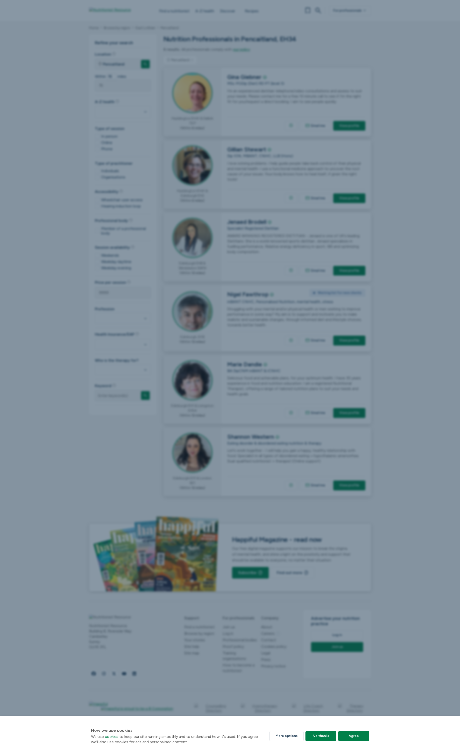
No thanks (321, 736)
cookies (111, 736)
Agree (354, 736)
